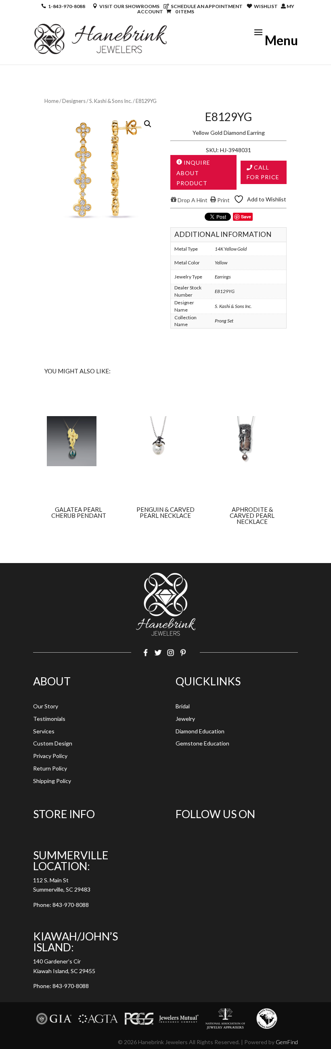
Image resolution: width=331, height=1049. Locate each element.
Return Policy (50, 768)
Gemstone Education (202, 743)
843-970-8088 (70, 904)
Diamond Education (200, 731)
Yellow (221, 263)
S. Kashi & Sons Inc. (110, 101)
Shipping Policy (52, 780)
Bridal (183, 706)
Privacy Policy (50, 755)
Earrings (223, 277)
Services (43, 731)
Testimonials (49, 718)
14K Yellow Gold (231, 249)
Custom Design (52, 743)
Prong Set (224, 321)
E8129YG (225, 291)
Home (51, 101)
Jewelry (185, 718)
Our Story (45, 706)
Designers (74, 101)
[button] (147, 124)
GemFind (287, 1042)
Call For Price (263, 172)
